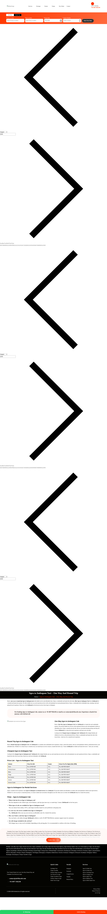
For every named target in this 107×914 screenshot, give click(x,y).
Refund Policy (70, 879)
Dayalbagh (14, 850)
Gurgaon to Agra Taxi (31, 833)
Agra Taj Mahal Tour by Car (62, 848)
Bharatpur (13, 852)
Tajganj (8, 850)
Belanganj (42, 852)
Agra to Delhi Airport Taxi (89, 880)
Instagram (69, 868)
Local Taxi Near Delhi (39, 835)
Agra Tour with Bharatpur (76, 848)
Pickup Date (47, 17)
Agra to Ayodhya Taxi (64, 837)
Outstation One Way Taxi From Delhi (25, 835)
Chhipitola (48, 852)
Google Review (70, 874)
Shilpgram (71, 852)
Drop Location (28, 17)
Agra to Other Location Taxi (37, 831)
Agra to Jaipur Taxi (32, 837)
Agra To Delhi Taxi (87, 868)
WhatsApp (27, 912)
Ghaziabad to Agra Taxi (61, 833)
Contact (68, 6)
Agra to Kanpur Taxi (42, 837)
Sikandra (19, 850)
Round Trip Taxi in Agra (29, 846)
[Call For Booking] (92, 3)
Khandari (25, 850)
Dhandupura (15, 854)
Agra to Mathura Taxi (12, 837)
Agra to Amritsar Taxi (53, 837)
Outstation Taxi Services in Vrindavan (83, 831)
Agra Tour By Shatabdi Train (47, 848)
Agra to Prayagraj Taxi (87, 837)
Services (30, 6)
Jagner (90, 850)
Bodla (23, 852)
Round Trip (17, 15)
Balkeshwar (55, 852)
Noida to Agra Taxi (50, 833)
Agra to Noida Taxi (72, 835)
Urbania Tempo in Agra (55, 878)
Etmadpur (74, 850)
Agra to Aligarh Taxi (22, 837)
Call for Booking (81, 912)
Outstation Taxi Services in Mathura (65, 831)
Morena (8, 852)
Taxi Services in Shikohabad (18, 833)
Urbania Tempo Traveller (56, 872)
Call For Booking (94, 5)
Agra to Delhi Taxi (62, 835)
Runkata (31, 850)
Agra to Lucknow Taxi (75, 837)
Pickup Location (10, 17)
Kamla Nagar (37, 850)
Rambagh (8, 854)
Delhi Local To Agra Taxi (52, 835)
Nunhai (61, 852)
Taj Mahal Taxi (53, 868)
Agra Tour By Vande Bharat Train (14, 848)
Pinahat (85, 850)
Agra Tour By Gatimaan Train (31, 848)
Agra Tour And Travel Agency (55, 846)
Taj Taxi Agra (96, 846)
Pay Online (61, 6)
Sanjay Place (44, 850)
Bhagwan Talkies (91, 852)
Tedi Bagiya (35, 852)
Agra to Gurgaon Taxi (95, 835)
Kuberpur (65, 852)
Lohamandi (60, 850)
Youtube (68, 876)
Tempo (53, 6)
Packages (38, 6)
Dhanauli (77, 852)
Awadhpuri (83, 852)
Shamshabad (96, 850)
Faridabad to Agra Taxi (73, 833)
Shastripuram (67, 850)
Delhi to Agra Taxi (41, 833)
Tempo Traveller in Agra (26, 854)
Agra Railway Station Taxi (71, 846)
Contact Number (67, 17)
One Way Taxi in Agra (16, 846)
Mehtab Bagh (52, 850)
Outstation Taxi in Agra (12, 831)
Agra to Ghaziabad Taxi (83, 835)
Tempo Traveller (54, 870)
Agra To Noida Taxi (87, 870)
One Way (10, 15)
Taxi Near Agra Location (24, 831)
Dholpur (19, 852)
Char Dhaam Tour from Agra (91, 848)
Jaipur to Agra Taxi (11, 835)
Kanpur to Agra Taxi (95, 833)
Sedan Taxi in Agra (54, 880)
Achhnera (79, 850)
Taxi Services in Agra (55, 874)
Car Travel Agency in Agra (85, 846)
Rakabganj (29, 852)
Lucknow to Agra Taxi (84, 833)
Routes (46, 6)
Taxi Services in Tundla (50, 831)
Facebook (69, 871)
